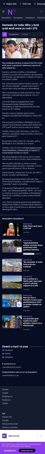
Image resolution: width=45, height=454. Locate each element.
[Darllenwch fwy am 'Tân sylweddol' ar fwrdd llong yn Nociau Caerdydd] (12, 265)
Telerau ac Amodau (10, 427)
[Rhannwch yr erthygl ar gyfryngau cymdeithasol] (4, 34)
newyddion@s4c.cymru (11, 367)
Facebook (9, 350)
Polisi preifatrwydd (10, 424)
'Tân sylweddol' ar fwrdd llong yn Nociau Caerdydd (32, 264)
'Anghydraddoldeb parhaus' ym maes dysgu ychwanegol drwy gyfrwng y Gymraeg (32, 246)
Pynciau (5, 389)
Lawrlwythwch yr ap (10, 375)
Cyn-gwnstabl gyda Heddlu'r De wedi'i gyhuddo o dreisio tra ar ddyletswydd (32, 322)
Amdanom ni (7, 396)
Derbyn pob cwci (27, 450)
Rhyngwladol (14, 34)
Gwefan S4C (7, 417)
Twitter (7, 354)
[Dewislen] (3, 11)
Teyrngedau (18, 18)
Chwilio (5, 393)
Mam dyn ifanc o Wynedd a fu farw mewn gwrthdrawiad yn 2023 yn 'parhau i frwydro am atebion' (32, 302)
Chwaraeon (30, 18)
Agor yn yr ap (14, 436)
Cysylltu (5, 420)
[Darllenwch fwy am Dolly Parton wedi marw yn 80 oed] (12, 229)
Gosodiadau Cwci (10, 450)
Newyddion (6, 18)
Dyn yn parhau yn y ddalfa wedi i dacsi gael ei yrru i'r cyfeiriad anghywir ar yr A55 (32, 282)
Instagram (9, 357)
